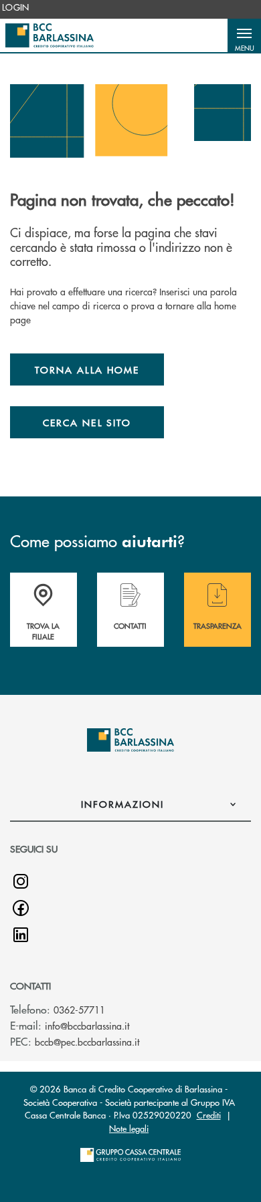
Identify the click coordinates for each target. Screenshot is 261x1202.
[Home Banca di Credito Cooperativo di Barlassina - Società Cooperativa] (49, 35)
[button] (244, 35)
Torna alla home (87, 369)
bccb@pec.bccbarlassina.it (87, 1041)
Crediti (209, 1114)
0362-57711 (79, 1009)
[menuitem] (15, 7)
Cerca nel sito (87, 422)
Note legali (129, 1128)
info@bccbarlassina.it (87, 1025)
